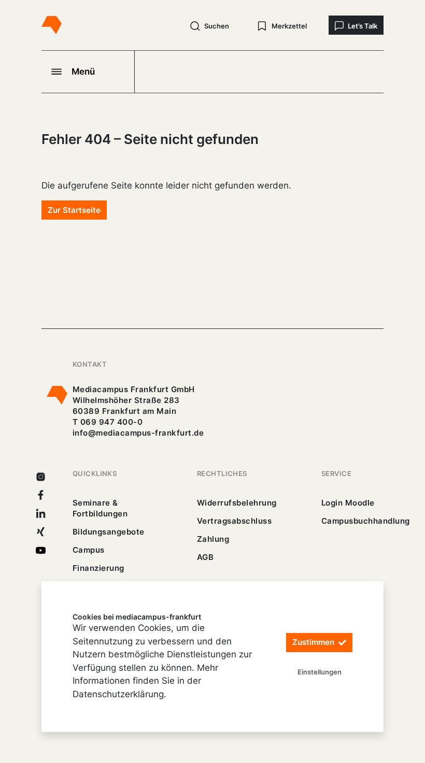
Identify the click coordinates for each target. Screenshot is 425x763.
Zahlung (213, 539)
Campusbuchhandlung (365, 521)
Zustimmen (314, 642)
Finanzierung (98, 568)
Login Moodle (348, 503)
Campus (89, 550)
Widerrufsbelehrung (237, 503)
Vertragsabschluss (234, 521)
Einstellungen (320, 672)
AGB (205, 557)
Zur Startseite (74, 210)
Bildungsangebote (109, 532)
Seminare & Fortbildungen (100, 508)
